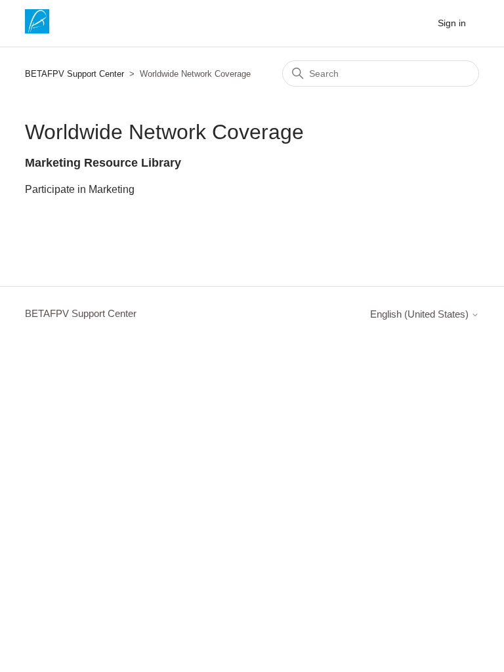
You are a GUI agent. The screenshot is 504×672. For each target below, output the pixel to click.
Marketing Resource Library (103, 162)
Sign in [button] (452, 23)
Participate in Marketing (80, 189)
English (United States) (420, 314)
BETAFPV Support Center (74, 74)
